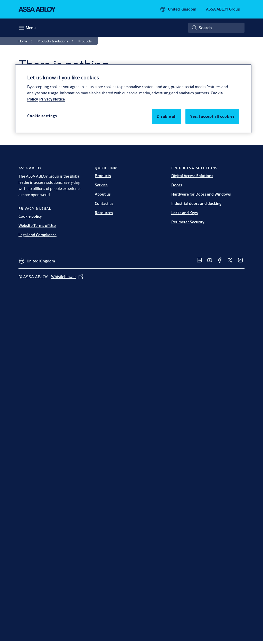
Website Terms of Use (37, 225)
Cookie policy (30, 216)
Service (101, 184)
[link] (26, 41)
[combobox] (216, 28)
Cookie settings (42, 115)
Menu (31, 27)
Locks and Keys (184, 212)
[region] (133, 98)
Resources (104, 212)
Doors (176, 184)
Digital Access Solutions (192, 175)
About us (103, 194)
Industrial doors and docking (196, 203)
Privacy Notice (52, 99)
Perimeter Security (187, 221)
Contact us (104, 203)
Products (103, 175)
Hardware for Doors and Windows (201, 194)
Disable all (167, 116)
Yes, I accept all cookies (212, 116)
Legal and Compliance (37, 234)
